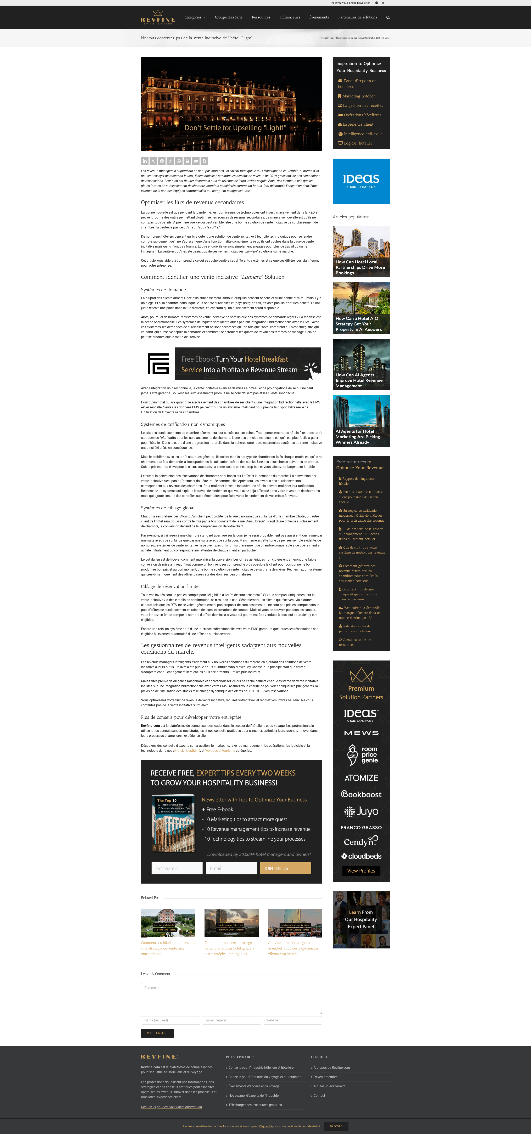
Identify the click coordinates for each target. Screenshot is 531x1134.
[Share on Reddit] (170, 161)
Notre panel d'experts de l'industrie (254, 1096)
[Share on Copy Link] (204, 161)
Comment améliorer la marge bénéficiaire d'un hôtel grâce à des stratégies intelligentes (230, 948)
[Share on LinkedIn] (145, 161)
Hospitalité (192, 751)
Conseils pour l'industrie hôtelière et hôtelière (261, 1068)
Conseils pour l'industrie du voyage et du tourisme (265, 1077)
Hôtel (179, 751)
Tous (332, 38)
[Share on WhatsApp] (179, 161)
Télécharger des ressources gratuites (255, 1105)
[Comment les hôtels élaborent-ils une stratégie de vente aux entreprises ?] (168, 911)
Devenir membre (325, 1077)
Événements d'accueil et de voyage (254, 1086)
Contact (319, 1096)
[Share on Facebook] (162, 161)
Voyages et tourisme (220, 751)
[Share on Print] (187, 161)
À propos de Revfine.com (332, 1068)
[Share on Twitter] (153, 161)
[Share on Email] (196, 161)
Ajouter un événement (329, 1086)
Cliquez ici (265, 1126)
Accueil (324, 38)
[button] (388, 17)
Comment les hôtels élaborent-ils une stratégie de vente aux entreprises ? (168, 948)
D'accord (336, 1126)
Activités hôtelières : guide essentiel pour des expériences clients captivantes (293, 948)
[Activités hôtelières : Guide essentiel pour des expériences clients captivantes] (295, 911)
